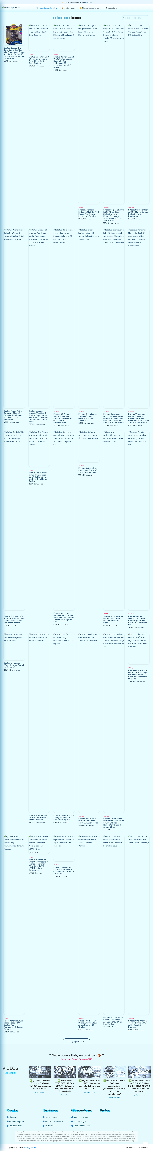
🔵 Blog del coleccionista (53, 1121)
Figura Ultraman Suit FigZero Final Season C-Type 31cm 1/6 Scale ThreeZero (63, 870)
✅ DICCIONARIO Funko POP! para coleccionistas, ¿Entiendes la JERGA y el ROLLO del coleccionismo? (114, 1087)
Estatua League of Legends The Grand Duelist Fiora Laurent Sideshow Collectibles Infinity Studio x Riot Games (38, 416)
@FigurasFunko (40, 1092)
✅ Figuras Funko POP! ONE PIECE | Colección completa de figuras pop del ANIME (90, 1084)
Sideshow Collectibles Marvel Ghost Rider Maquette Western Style (113, 619)
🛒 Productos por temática (46, 8)
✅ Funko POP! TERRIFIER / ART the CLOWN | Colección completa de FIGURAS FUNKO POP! (65, 1086)
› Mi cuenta (142, 1147)
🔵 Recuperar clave (14, 1126)
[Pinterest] (106, 1117)
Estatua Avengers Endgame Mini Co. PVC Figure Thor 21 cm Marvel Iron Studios (88, 213)
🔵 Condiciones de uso (80, 1126)
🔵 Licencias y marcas (51, 1117)
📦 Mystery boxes (68, 8)
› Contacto (130, 1147)
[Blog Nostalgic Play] (114, 1117)
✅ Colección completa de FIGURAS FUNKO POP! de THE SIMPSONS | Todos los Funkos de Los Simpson (139, 1086)
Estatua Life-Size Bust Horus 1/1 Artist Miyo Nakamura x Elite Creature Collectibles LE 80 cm (138, 674)
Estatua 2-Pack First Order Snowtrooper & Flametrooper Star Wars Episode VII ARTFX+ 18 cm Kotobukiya (38, 864)
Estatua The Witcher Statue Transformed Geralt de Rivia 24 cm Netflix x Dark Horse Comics (38, 476)
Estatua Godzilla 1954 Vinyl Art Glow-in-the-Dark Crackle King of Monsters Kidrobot (14, 619)
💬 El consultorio (110, 8)
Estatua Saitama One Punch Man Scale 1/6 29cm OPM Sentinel (87, 470)
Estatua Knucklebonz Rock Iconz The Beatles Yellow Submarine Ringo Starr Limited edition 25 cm (113, 822)
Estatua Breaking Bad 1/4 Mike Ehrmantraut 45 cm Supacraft (38, 817)
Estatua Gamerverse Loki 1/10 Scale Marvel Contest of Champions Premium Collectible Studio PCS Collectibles (114, 418)
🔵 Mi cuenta (12, 1117)
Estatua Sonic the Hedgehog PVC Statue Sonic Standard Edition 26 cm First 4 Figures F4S (63, 617)
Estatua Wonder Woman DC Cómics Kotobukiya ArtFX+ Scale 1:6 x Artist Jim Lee (137, 620)
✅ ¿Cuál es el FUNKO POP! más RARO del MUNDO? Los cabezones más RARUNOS (40, 1084)
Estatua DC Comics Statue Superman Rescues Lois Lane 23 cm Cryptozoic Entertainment (62, 418)
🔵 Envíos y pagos (78, 1121)
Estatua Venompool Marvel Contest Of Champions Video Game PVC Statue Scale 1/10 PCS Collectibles (138, 418)
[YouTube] (101, 1117)
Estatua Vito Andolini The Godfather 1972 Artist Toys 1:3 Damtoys (137, 1023)
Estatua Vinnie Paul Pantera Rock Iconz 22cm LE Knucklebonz (88, 820)
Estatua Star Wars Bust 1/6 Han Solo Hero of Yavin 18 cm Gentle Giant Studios (39, 60)
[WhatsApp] (110, 1117)
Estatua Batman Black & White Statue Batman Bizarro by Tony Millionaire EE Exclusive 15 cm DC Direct (63, 62)
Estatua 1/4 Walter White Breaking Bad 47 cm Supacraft (14, 665)
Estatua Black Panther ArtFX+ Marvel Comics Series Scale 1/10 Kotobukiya (138, 213)
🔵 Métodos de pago (15, 1121)
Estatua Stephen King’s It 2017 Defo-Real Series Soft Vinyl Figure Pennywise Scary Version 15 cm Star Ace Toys (113, 215)
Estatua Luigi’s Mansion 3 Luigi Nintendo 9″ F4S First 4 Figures (63, 817)
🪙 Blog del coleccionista (89, 8)
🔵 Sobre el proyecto (79, 1117)
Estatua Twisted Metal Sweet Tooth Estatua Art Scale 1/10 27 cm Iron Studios (113, 1020)
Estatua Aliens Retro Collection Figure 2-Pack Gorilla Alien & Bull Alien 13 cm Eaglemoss (13, 415)
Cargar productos (76, 1041)
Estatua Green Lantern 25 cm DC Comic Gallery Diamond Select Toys (88, 417)
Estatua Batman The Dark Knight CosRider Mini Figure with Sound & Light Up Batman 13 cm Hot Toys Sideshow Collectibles (14, 53)
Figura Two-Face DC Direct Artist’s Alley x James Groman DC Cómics (88, 1023)
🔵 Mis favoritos (49, 1126)
